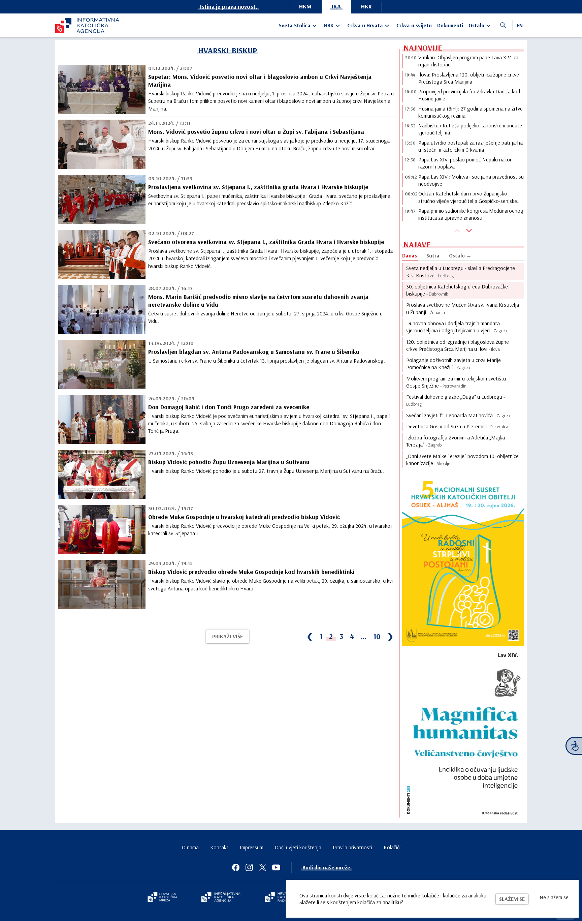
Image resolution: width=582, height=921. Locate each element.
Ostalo (476, 25)
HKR (366, 6)
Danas (409, 255)
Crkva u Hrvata (365, 25)
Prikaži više (227, 636)
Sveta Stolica (295, 25)
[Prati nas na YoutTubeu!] (276, 867)
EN (520, 25)
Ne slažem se (554, 897)
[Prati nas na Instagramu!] (249, 867)
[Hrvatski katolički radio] (280, 897)
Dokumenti (450, 25)
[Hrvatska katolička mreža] (162, 897)
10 (377, 636)
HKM (305, 6)
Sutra (433, 255)
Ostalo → (460, 255)
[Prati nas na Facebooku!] (236, 867)
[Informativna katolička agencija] (220, 897)
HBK (329, 25)
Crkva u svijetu (414, 25)
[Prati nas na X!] (263, 867)
